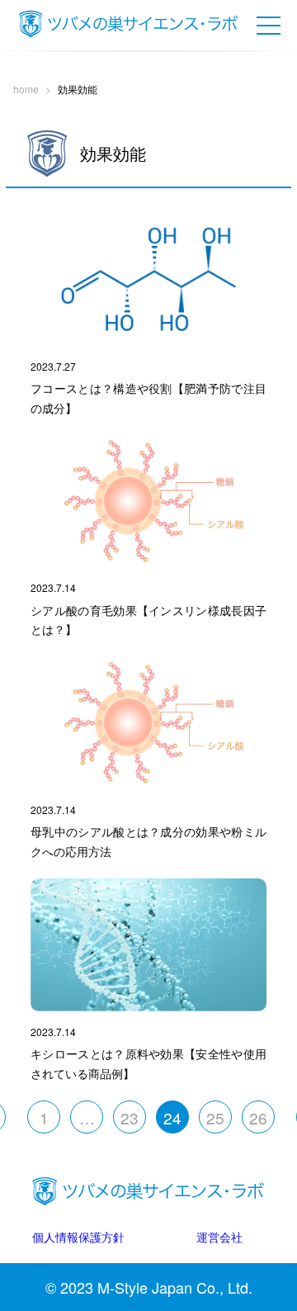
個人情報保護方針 (78, 1236)
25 (215, 1117)
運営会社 (219, 1236)
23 (129, 1117)
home (26, 89)
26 (258, 1117)
